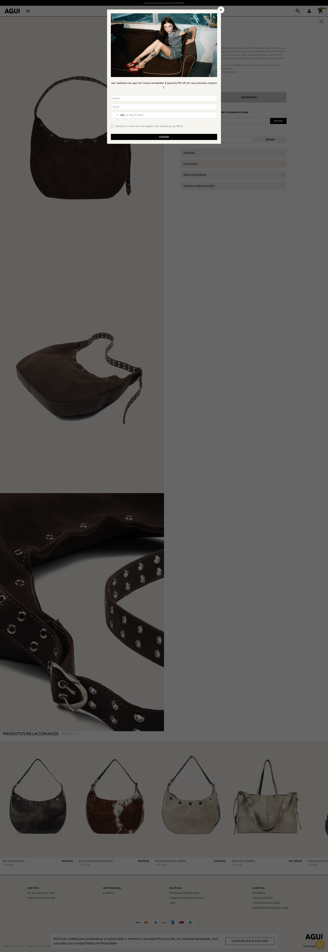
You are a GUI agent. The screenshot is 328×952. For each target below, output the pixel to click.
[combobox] (117, 115)
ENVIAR (164, 136)
